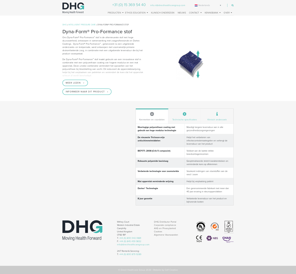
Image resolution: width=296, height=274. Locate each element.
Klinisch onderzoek (163, 12)
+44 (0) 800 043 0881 (130, 238)
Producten (115, 12)
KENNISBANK (212, 12)
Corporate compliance (165, 225)
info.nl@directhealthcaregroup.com (167, 5)
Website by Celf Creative (165, 270)
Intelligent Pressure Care (82, 25)
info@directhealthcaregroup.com (133, 244)
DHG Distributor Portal (165, 222)
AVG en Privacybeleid (165, 228)
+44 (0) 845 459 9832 (130, 241)
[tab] (152, 116)
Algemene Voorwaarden (166, 235)
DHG (64, 25)
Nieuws (182, 12)
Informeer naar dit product (85, 91)
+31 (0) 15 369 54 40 (129, 4)
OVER (227, 12)
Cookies (158, 231)
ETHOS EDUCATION (135, 12)
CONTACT (194, 12)
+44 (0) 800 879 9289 (130, 254)
